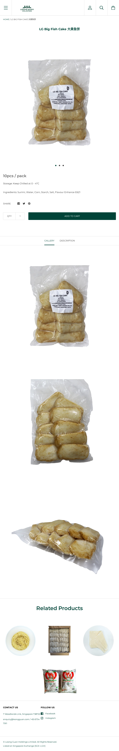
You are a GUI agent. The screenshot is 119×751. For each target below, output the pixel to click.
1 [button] (55, 165)
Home (6, 19)
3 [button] (63, 165)
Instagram (50, 718)
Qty (9, 216)
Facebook (50, 713)
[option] (59, 101)
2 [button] (59, 165)
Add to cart (72, 216)
